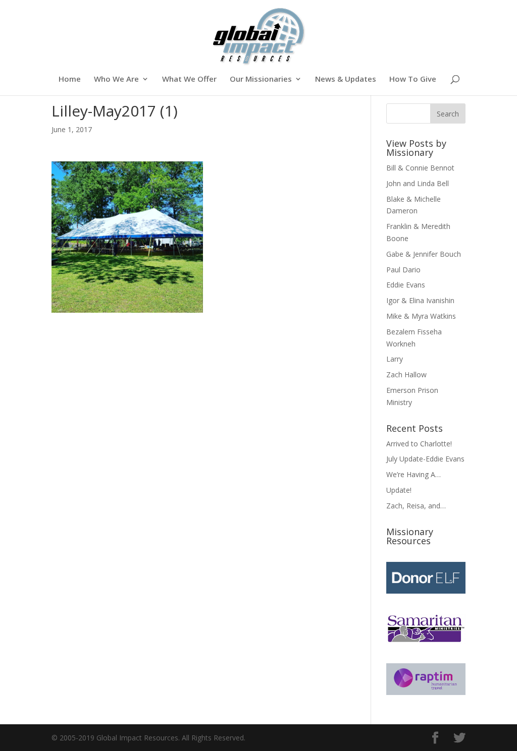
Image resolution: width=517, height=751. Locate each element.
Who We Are (116, 79)
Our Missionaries (261, 79)
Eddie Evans (405, 285)
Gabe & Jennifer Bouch (423, 254)
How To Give (412, 79)
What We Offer (189, 79)
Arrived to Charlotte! (419, 443)
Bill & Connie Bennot (420, 167)
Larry (394, 359)
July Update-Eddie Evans (425, 459)
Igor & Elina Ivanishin (420, 300)
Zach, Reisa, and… (416, 505)
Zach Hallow (406, 374)
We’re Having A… (413, 474)
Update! (398, 490)
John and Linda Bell (417, 183)
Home (70, 79)
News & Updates (345, 79)
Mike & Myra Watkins (421, 316)
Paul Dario (403, 269)
